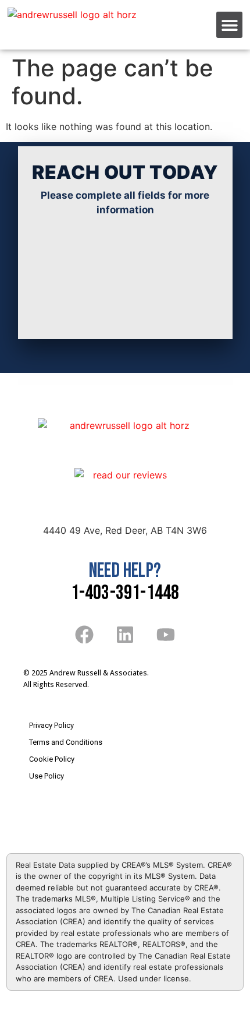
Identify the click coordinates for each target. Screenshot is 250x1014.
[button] (229, 25)
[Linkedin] (125, 634)
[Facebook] (85, 634)
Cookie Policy (51, 759)
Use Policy (46, 776)
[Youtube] (165, 634)
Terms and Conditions (65, 742)
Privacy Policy (51, 725)
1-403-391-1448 (125, 592)
